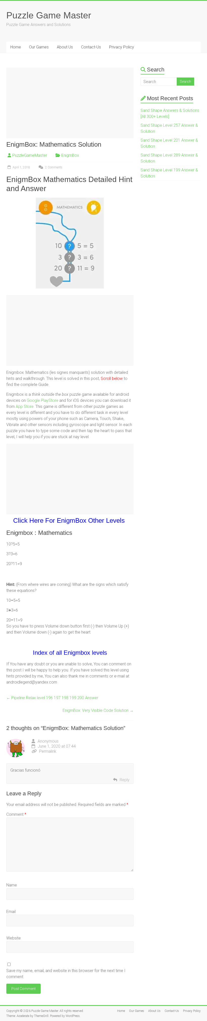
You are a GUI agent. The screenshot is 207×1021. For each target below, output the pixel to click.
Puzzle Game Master (48, 15)
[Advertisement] (70, 103)
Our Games (39, 47)
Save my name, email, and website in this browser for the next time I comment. (65, 973)
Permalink (47, 751)
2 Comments (53, 167)
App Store (25, 406)
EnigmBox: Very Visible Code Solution (98, 710)
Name (11, 885)
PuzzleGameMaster (29, 155)
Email (11, 911)
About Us (65, 47)
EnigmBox (70, 155)
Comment (16, 814)
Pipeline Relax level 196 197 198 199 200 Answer (52, 697)
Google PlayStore (42, 400)
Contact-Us (91, 47)
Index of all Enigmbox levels (70, 652)
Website (13, 938)
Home (15, 47)
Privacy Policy (121, 47)
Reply (125, 779)
